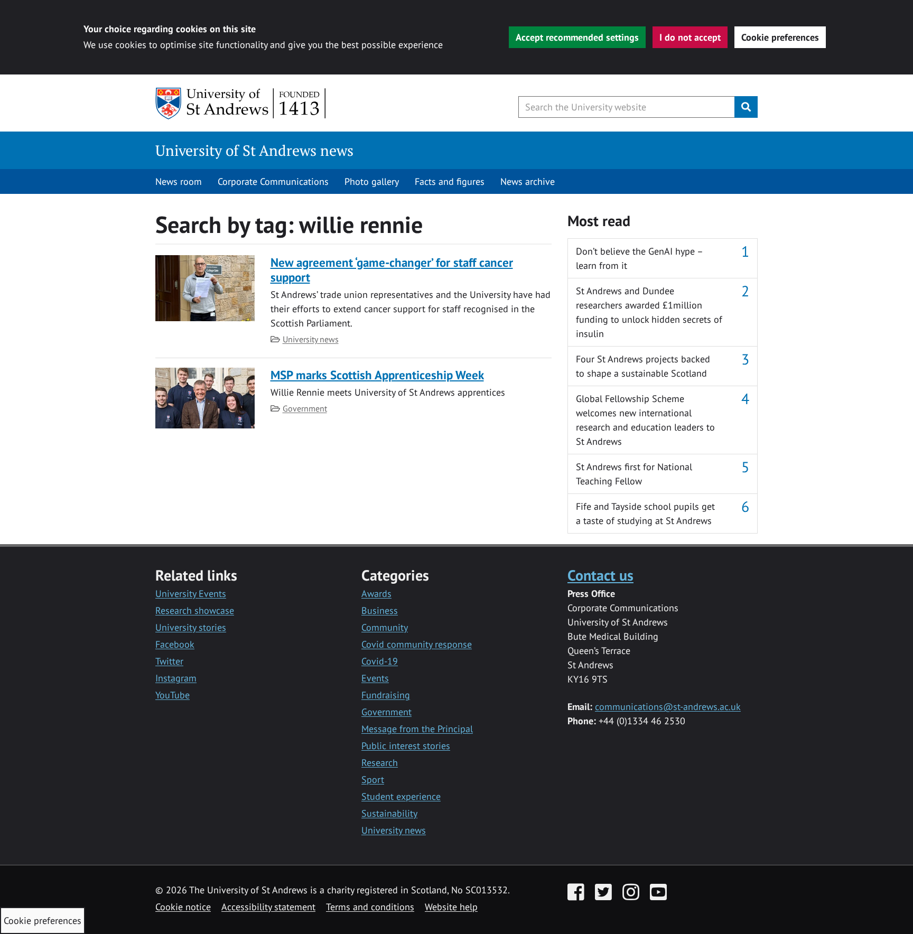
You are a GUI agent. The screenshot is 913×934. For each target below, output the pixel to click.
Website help (451, 907)
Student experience (401, 796)
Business (379, 610)
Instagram (176, 678)
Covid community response (416, 644)
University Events (190, 593)
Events (375, 678)
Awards (376, 593)
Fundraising (385, 695)
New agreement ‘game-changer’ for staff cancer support (392, 270)
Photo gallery (371, 181)
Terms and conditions (370, 907)
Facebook (174, 644)
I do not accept (690, 37)
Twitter (169, 661)
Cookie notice (183, 907)
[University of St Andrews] (241, 103)
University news (311, 339)
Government (305, 408)
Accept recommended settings (577, 37)
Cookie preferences (780, 37)
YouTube (172, 695)
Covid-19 (379, 661)
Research (379, 762)
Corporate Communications (273, 181)
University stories (190, 627)
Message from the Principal (417, 729)
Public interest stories (405, 746)
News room (178, 181)
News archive (527, 181)
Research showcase (194, 610)
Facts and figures (450, 181)
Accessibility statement (268, 907)
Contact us (600, 575)
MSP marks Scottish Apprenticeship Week (377, 374)
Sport (372, 779)
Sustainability (389, 813)
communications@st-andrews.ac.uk (668, 706)
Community (384, 627)
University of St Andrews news (254, 150)
